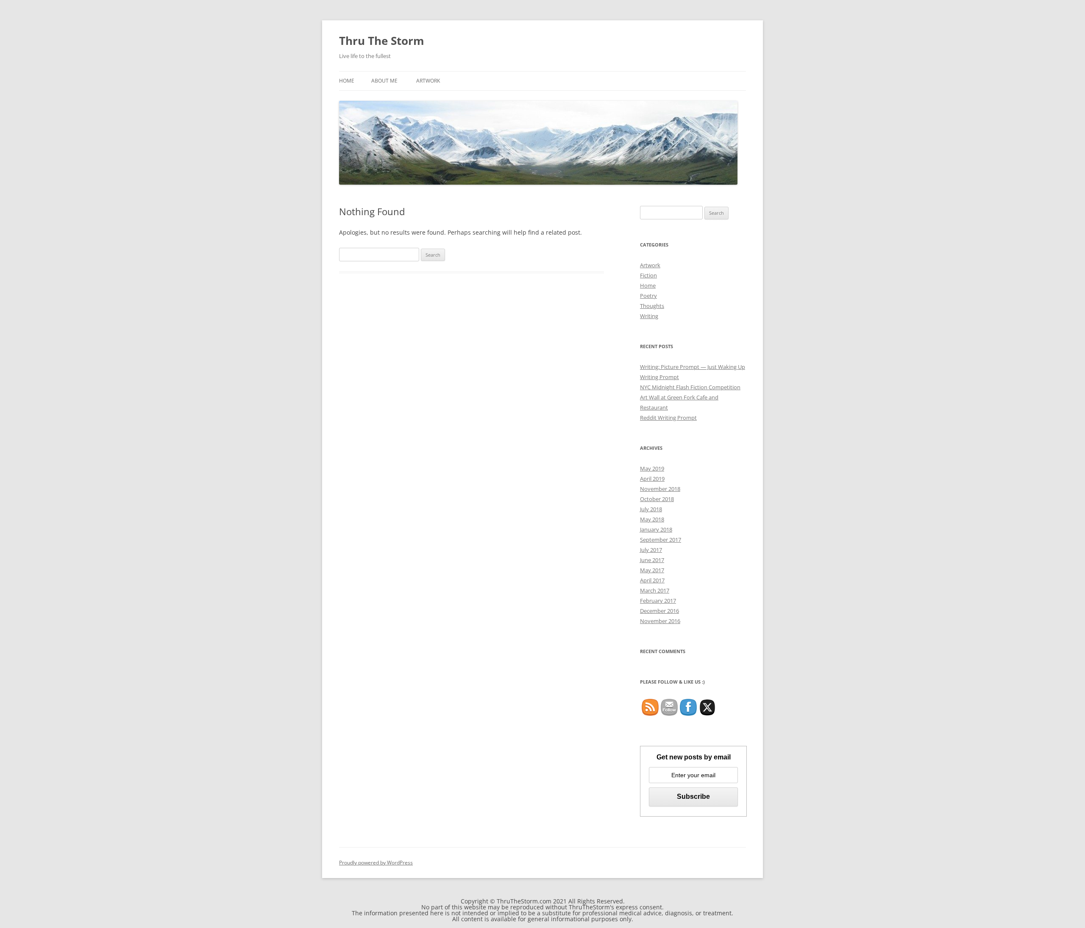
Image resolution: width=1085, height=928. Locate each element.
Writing (649, 316)
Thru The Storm (381, 40)
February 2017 (658, 600)
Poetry (648, 295)
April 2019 (652, 478)
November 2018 (660, 489)
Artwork (428, 80)
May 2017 (652, 570)
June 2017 (652, 560)
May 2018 (652, 519)
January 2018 (656, 529)
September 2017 (660, 539)
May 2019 (652, 468)
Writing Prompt (659, 377)
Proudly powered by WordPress (376, 862)
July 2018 (651, 509)
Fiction (648, 275)
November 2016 (660, 621)
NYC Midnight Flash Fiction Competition (690, 387)
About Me (384, 80)
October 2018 (657, 499)
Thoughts (652, 306)
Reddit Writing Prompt (668, 417)
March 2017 (654, 590)
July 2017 (651, 550)
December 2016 (659, 611)
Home (346, 80)
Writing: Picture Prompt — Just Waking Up (692, 367)
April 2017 (652, 580)
